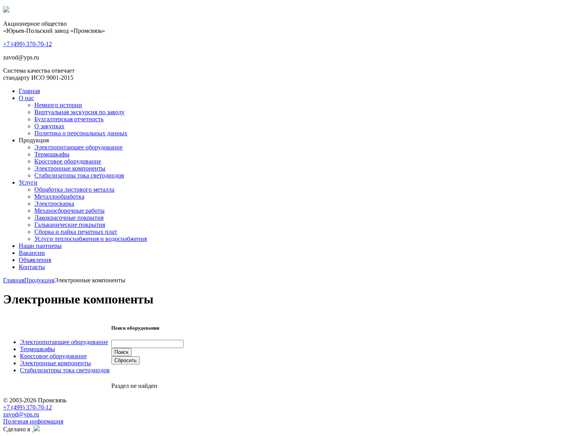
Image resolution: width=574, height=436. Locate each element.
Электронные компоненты (69, 168)
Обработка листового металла (74, 189)
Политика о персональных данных (80, 133)
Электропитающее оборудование (78, 147)
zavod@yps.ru (21, 414)
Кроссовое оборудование (67, 161)
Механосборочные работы (69, 210)
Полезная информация (33, 421)
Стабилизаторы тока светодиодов (79, 175)
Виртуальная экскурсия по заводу (79, 112)
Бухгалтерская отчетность (68, 119)
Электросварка (54, 203)
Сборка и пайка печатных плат (75, 231)
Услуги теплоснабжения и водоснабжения (90, 238)
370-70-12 (27, 44)
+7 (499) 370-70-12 (27, 407)
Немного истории (58, 105)
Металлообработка (59, 196)
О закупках (49, 126)
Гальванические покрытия (69, 224)
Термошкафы (52, 154)
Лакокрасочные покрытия (68, 217)
